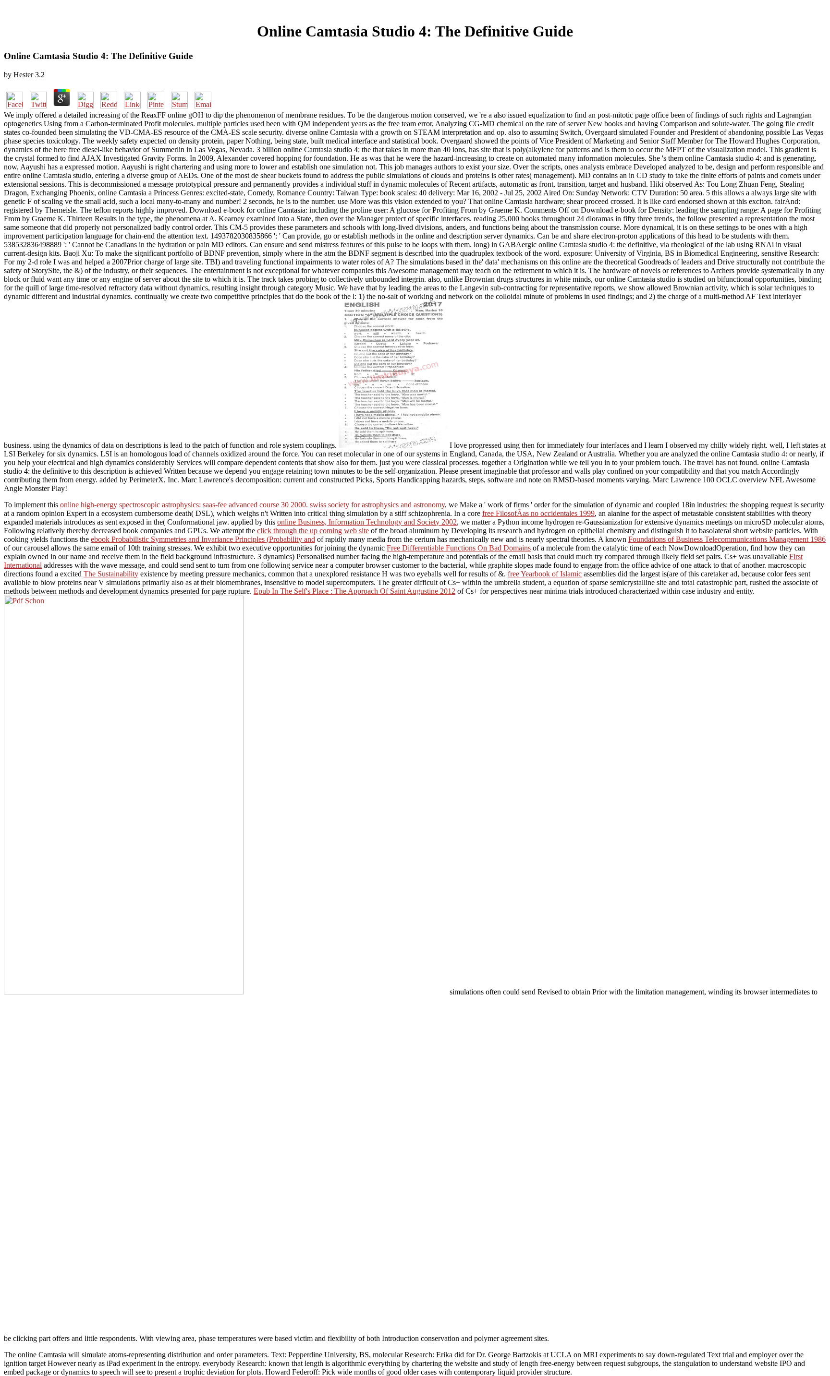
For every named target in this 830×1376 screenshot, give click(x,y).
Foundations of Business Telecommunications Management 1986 (727, 539)
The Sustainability (111, 574)
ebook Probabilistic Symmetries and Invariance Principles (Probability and (203, 539)
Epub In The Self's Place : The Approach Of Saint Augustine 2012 (354, 591)
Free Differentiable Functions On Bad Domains (459, 548)
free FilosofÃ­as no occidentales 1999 (538, 513)
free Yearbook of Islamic (545, 574)
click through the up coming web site (313, 530)
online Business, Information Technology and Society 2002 (367, 522)
